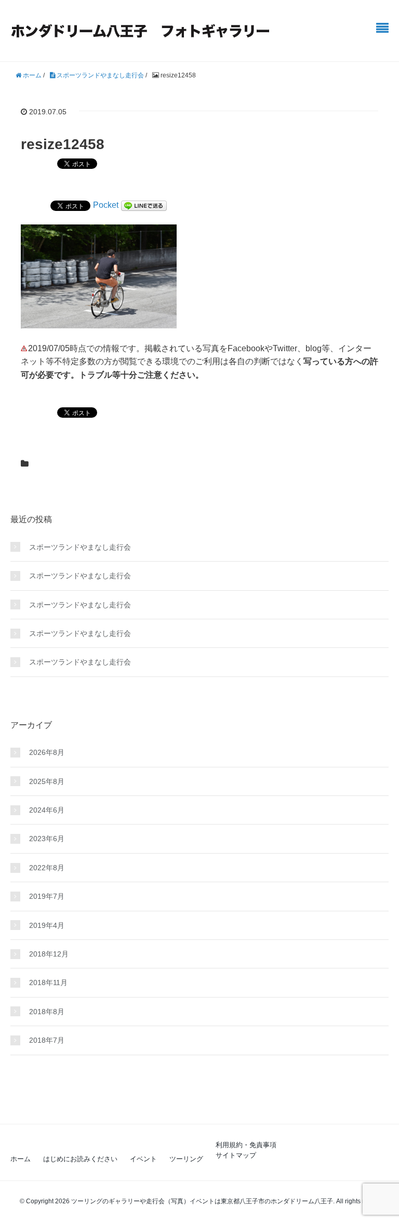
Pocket (105, 205)
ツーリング (186, 1159)
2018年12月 (49, 954)
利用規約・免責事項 (246, 1145)
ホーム (20, 1159)
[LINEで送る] (144, 205)
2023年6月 (46, 838)
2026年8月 (46, 752)
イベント (143, 1159)
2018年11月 (48, 982)
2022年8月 (46, 868)
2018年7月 (46, 1040)
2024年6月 (46, 810)
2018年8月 (46, 1011)
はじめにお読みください (80, 1159)
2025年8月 (46, 781)
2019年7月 (46, 896)
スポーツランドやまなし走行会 (80, 547)
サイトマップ (236, 1155)
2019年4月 (46, 925)
